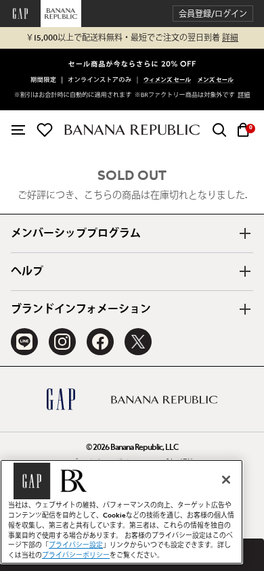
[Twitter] (138, 341)
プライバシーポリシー (76, 555)
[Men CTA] (216, 81)
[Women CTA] (168, 81)
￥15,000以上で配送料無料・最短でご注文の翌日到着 (132, 38)
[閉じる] (226, 480)
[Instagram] (62, 341)
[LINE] (24, 341)
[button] (212, 14)
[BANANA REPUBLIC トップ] (132, 129)
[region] (121, 511)
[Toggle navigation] (18, 130)
